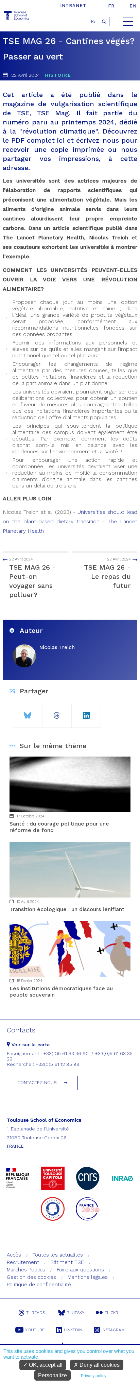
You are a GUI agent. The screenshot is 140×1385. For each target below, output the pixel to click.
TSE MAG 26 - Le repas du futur (107, 573)
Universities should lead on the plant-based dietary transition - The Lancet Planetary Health (70, 521)
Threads (35, 1312)
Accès (14, 1255)
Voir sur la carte (30, 1044)
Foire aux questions (80, 1270)
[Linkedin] (86, 712)
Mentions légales (88, 1277)
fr (111, 5)
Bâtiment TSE (67, 1262)
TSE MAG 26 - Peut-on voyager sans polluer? (32, 578)
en (133, 5)
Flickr (111, 1312)
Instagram (113, 1330)
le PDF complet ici (33, 140)
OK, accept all (45, 1365)
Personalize (52, 1375)
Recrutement (23, 1262)
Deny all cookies (99, 1365)
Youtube (35, 1330)
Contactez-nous (37, 1082)
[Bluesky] (27, 712)
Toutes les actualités (58, 1255)
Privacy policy (93, 1376)
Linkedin (73, 1330)
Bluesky (75, 1312)
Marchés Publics (26, 1270)
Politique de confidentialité (39, 1285)
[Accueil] (17, 16)
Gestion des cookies (31, 1277)
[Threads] (56, 712)
